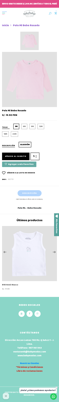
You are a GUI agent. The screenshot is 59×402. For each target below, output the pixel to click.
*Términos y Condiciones (29, 367)
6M (24, 126)
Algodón (25, 144)
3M (16, 126)
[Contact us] (53, 396)
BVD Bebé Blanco (10, 285)
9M (32, 126)
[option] (29, 42)
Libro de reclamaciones (30, 371)
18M (5, 134)
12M (41, 126)
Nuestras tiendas (29, 363)
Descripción (29, 193)
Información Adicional (29, 199)
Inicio (5, 25)
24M (14, 134)
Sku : (4, 179)
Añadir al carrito (15, 156)
